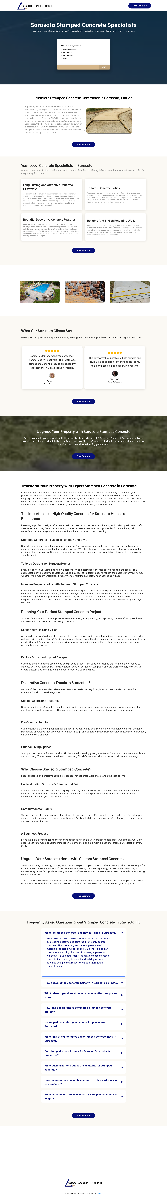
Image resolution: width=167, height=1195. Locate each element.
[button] (104, 67)
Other (65, 58)
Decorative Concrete (70, 49)
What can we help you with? (71, 46)
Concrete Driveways (70, 52)
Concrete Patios (68, 55)
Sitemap (99, 1193)
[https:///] (83, 1183)
